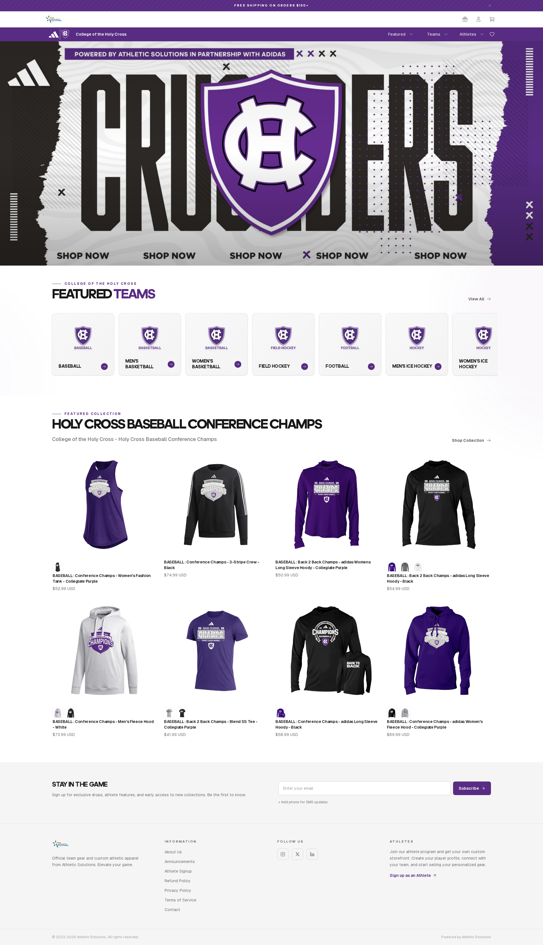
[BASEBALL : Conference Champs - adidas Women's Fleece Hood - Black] (392, 713)
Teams (433, 34)
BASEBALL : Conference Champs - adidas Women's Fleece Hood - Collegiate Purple (434, 724)
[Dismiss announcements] (489, 5)
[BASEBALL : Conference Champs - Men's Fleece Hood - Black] (70, 713)
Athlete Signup (178, 871)
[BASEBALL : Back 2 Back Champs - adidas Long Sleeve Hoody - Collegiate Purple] (392, 567)
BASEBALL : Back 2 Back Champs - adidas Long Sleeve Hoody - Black (438, 578)
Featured (397, 34)
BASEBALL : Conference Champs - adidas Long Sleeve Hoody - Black (326, 724)
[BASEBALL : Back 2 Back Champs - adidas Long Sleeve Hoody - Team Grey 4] (405, 567)
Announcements (180, 861)
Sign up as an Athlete (410, 875)
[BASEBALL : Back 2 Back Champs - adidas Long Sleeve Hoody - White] (418, 567)
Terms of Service (180, 900)
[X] (297, 854)
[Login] (478, 19)
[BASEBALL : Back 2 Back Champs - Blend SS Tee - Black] (182, 713)
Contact (172, 909)
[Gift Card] (465, 19)
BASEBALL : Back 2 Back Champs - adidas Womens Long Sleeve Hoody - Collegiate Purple (322, 565)
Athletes (468, 34)
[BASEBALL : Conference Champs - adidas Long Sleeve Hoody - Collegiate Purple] (280, 713)
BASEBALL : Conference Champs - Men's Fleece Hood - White (103, 724)
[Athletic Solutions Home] (53, 19)
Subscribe (469, 788)
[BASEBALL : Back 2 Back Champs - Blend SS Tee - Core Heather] (169, 713)
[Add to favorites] (492, 34)
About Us (173, 852)
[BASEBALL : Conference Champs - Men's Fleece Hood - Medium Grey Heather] (57, 713)
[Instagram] (282, 854)
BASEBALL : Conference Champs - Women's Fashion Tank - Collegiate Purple (102, 578)
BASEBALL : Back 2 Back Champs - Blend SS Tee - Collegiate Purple (211, 724)
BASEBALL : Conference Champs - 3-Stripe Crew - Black (211, 565)
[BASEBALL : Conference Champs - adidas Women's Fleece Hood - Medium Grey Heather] (405, 713)
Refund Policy (178, 881)
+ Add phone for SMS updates (303, 802)
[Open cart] (492, 19)
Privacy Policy (178, 890)
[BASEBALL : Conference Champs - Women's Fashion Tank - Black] (57, 567)
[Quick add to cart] (148, 549)
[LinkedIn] (312, 854)
